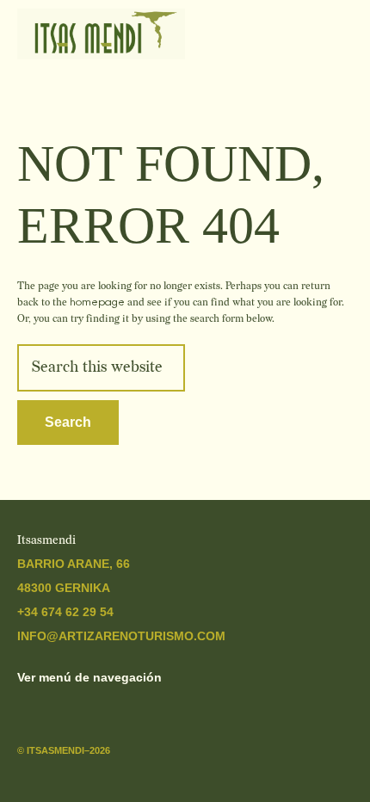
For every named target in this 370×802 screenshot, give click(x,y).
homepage (97, 302)
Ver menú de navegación (89, 677)
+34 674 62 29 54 (65, 612)
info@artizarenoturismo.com (121, 636)
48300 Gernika (63, 588)
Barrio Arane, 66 (73, 564)
